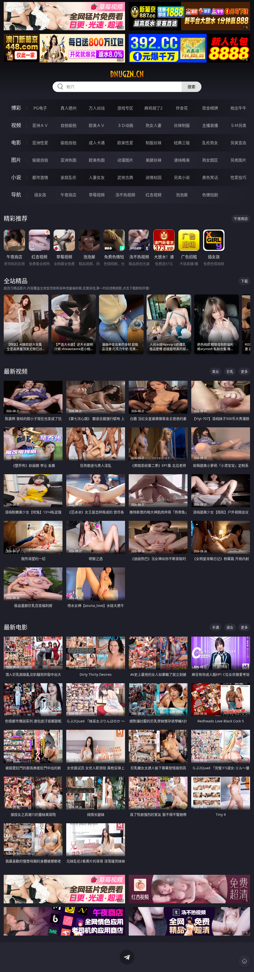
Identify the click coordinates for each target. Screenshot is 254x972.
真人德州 (68, 108)
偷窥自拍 (40, 160)
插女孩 (40, 195)
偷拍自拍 (68, 143)
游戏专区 (125, 108)
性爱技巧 (238, 177)
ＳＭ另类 (238, 125)
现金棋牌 (210, 108)
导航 (16, 194)
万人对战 (97, 108)
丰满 (215, 627)
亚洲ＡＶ (40, 125)
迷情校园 (153, 177)
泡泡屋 (182, 195)
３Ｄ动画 (125, 125)
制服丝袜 (153, 143)
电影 (16, 142)
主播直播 (210, 125)
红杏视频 (153, 195)
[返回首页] (244, 961)
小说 (16, 177)
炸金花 (182, 108)
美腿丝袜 (153, 160)
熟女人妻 (153, 125)
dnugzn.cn (127, 74)
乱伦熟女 (210, 143)
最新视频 (16, 371)
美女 (215, 371)
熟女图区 (210, 160)
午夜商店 (68, 195)
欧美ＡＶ (97, 125)
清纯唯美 (182, 160)
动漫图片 (125, 160)
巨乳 (229, 371)
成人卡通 (97, 143)
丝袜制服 (182, 125)
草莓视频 (97, 195)
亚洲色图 (68, 160)
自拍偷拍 (68, 125)
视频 (16, 125)
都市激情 (40, 177)
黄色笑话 (210, 177)
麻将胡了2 (153, 108)
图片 (16, 160)
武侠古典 (125, 177)
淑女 (229, 627)
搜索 (191, 86)
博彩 (16, 108)
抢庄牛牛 (238, 108)
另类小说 (182, 177)
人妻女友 (97, 177)
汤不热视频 (125, 195)
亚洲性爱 (40, 143)
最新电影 (16, 627)
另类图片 (238, 160)
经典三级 (182, 143)
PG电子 (40, 108)
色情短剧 (210, 195)
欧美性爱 (125, 143)
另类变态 (238, 143)
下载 (244, 281)
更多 (244, 371)
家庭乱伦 (68, 177)
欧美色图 (97, 160)
